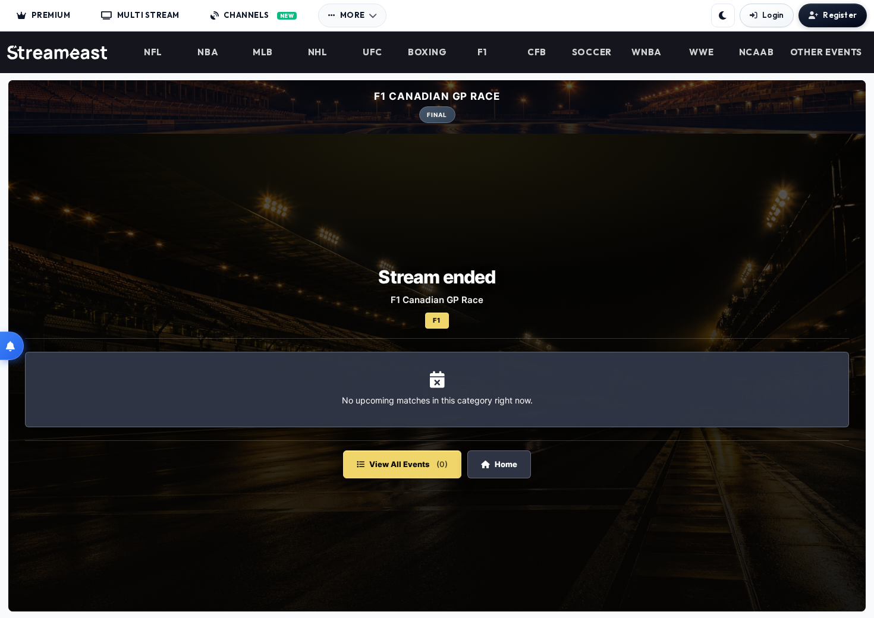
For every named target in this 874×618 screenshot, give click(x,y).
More (352, 15)
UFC (372, 52)
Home (506, 464)
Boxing (427, 52)
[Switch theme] (723, 15)
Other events (826, 52)
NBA (207, 52)
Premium (51, 15)
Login (773, 15)
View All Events (408, 464)
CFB (536, 52)
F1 (482, 52)
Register (840, 15)
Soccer (592, 52)
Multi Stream (148, 15)
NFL (153, 52)
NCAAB (756, 52)
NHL (318, 52)
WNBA (646, 52)
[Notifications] (12, 346)
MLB (263, 52)
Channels (259, 15)
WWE (701, 52)
